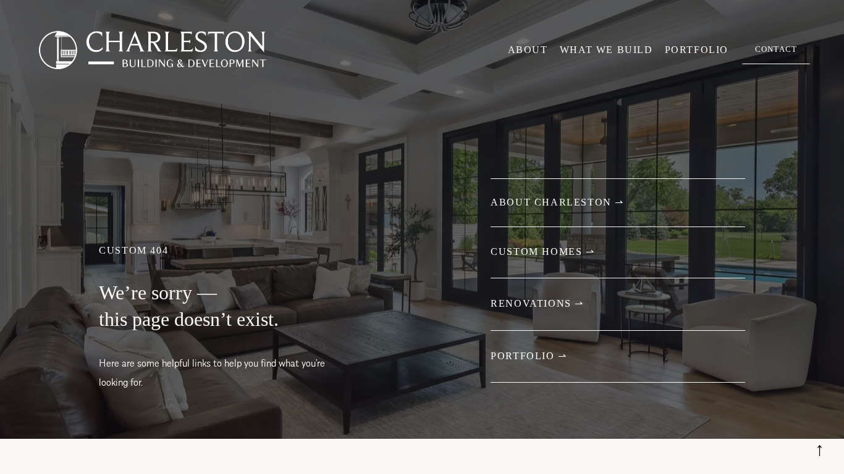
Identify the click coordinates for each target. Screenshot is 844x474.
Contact (776, 49)
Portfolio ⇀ (529, 356)
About (528, 49)
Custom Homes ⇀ (542, 251)
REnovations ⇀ (537, 303)
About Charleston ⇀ (557, 202)
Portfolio (696, 49)
